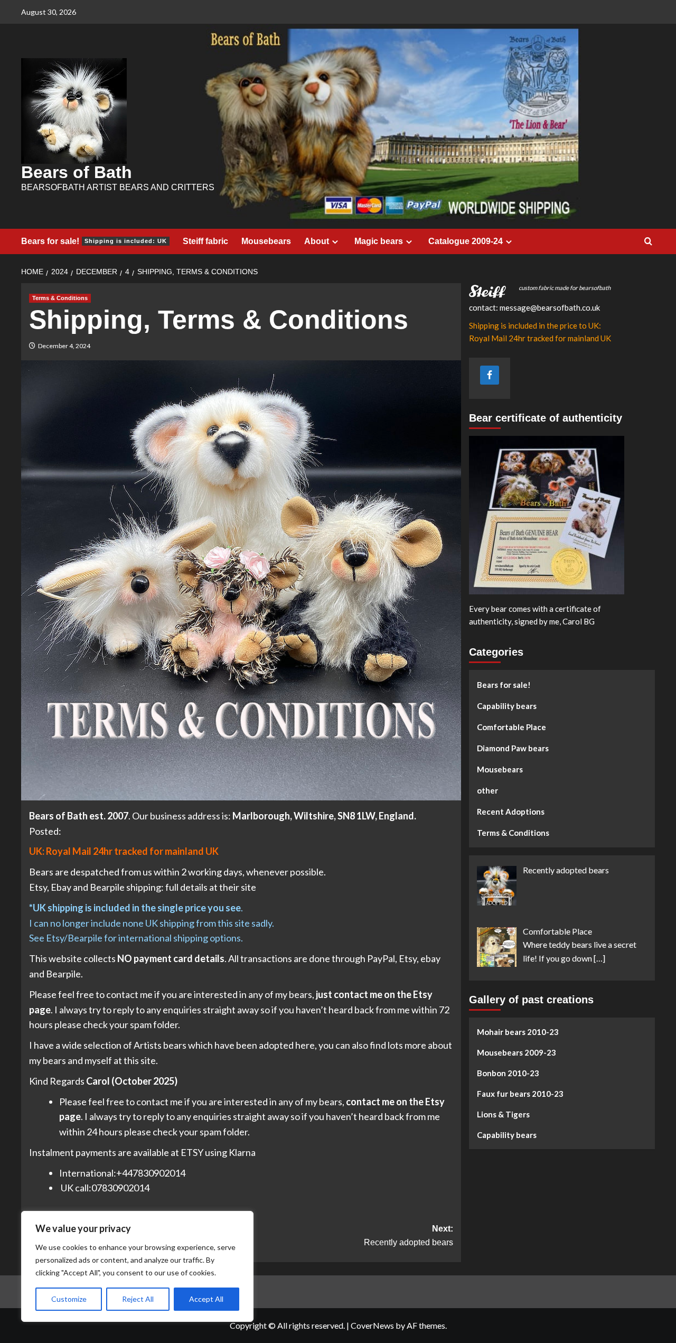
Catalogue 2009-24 (465, 241)
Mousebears (266, 241)
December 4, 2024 (64, 346)
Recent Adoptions (510, 811)
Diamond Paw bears (513, 748)
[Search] (648, 241)
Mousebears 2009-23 (516, 1053)
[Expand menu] (335, 241)
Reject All (138, 1298)
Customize (69, 1298)
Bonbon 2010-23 (508, 1073)
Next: (408, 1235)
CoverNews (372, 1325)
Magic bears (378, 241)
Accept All (206, 1298)
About (316, 241)
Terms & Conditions (60, 298)
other (487, 790)
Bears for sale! (94, 241)
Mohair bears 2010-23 (518, 1032)
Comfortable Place (511, 727)
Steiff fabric (205, 241)
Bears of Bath (76, 172)
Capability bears (507, 706)
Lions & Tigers (503, 1115)
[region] (137, 1266)
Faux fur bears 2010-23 (520, 1094)
